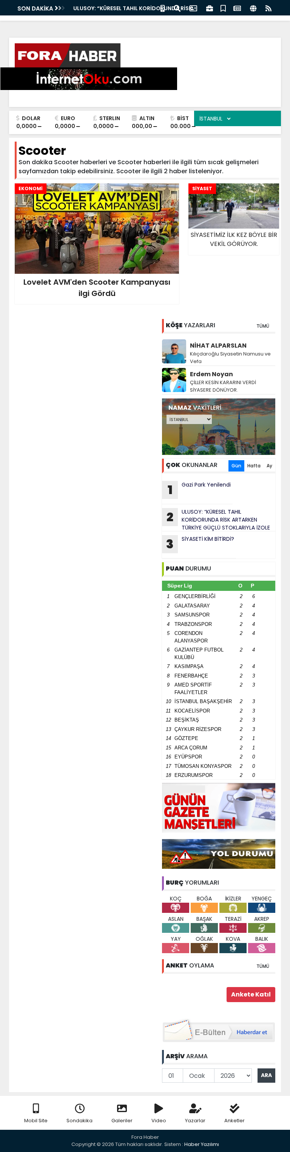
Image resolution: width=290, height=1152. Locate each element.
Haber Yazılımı (201, 1144)
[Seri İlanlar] (223, 8)
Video (158, 1120)
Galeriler (122, 1120)
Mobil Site (36, 1120)
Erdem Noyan (211, 374)
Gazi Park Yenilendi (99, 8)
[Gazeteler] (237, 8)
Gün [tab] (236, 465)
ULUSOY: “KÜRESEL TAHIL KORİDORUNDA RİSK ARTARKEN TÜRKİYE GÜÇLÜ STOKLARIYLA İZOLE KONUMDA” (216, 519)
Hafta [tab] (254, 465)
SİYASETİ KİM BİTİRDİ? (200, 543)
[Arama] (177, 8)
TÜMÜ (262, 326)
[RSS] (268, 8)
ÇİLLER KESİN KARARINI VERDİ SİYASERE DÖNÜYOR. (223, 386)
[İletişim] (193, 8)
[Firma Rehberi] (209, 8)
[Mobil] (162, 8)
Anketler (234, 1120)
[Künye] (253, 8)
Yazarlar (195, 1120)
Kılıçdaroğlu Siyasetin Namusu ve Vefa (230, 357)
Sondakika (79, 1120)
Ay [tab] (269, 465)
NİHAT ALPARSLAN (218, 345)
